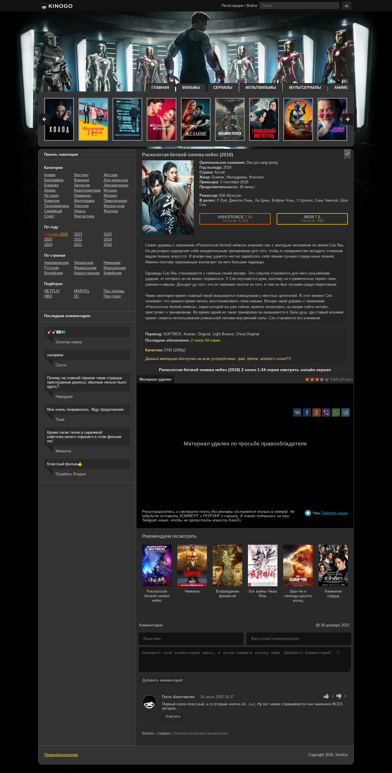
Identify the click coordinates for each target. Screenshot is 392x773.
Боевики (51, 185)
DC (76, 296)
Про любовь (114, 291)
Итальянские (115, 268)
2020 (108, 234)
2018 (108, 244)
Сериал (164, 733)
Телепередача (56, 206)
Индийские (53, 273)
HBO (48, 296)
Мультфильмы (261, 87)
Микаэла (63, 451)
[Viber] (326, 412)
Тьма (60, 419)
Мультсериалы (305, 87)
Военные (81, 180)
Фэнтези (111, 211)
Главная (160, 87)
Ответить (173, 716)
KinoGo (148, 733)
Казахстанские (87, 273)
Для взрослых (116, 180)
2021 (78, 244)
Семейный (53, 211)
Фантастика (84, 216)
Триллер (81, 206)
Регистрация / (234, 5)
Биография (53, 180)
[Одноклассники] (317, 412)
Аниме (341, 87)
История (51, 195)
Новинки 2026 (56, 234)
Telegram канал (334, 513)
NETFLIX (52, 291)
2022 (78, 239)
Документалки (116, 185)
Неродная (64, 396)
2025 (48, 239)
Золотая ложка (69, 342)
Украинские (84, 262)
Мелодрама (84, 200)
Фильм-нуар (114, 206)
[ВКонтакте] (297, 412)
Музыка (110, 190)
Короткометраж (87, 190)
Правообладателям (61, 755)
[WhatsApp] (336, 412)
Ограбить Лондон (71, 474)
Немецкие (112, 262)
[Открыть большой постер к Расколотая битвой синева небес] (168, 197)
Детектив (82, 185)
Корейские (113, 273)
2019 (108, 239)
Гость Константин (178, 697)
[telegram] (345, 412)
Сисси (61, 365)
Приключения (115, 200)
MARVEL (82, 291)
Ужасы (80, 211)
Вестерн (81, 175)
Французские (85, 268)
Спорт (49, 216)
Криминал (82, 195)
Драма (49, 190)
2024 (48, 244)
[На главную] (56, 6)
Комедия (51, 200)
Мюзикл (110, 195)
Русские (51, 268)
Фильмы (191, 87)
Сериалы (222, 87)
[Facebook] (307, 412)
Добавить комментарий (162, 680)
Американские (56, 262)
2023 (78, 234)
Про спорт (112, 296)
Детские (111, 175)
